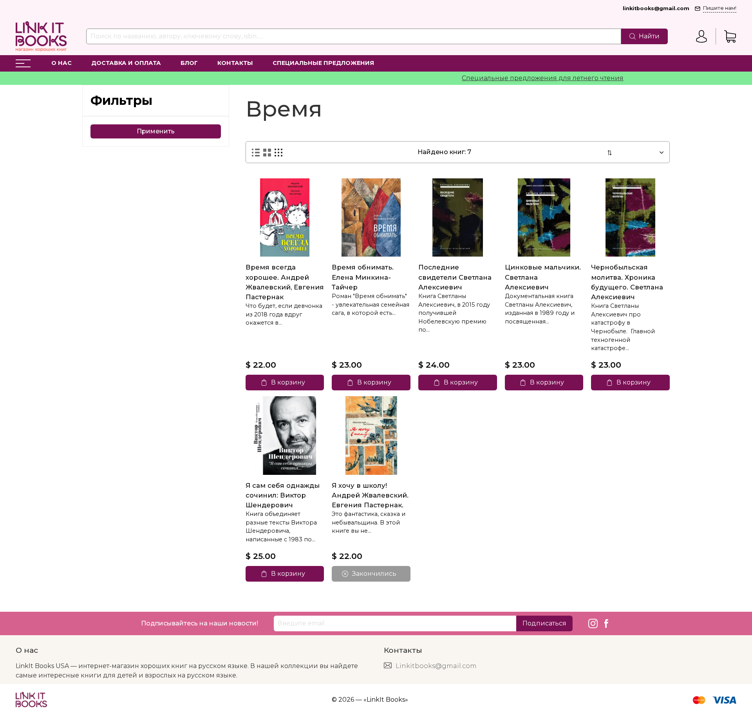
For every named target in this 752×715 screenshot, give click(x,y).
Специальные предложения (323, 62)
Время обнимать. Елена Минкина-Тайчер (363, 277)
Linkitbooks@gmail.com (436, 666)
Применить (156, 131)
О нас (61, 62)
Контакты (235, 62)
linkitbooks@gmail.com (656, 8)
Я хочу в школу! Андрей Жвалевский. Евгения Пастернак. (370, 495)
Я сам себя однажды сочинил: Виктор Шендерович (283, 495)
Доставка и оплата (126, 62)
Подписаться (544, 623)
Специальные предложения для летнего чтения (520, 78)
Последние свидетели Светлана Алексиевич (455, 277)
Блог (189, 62)
